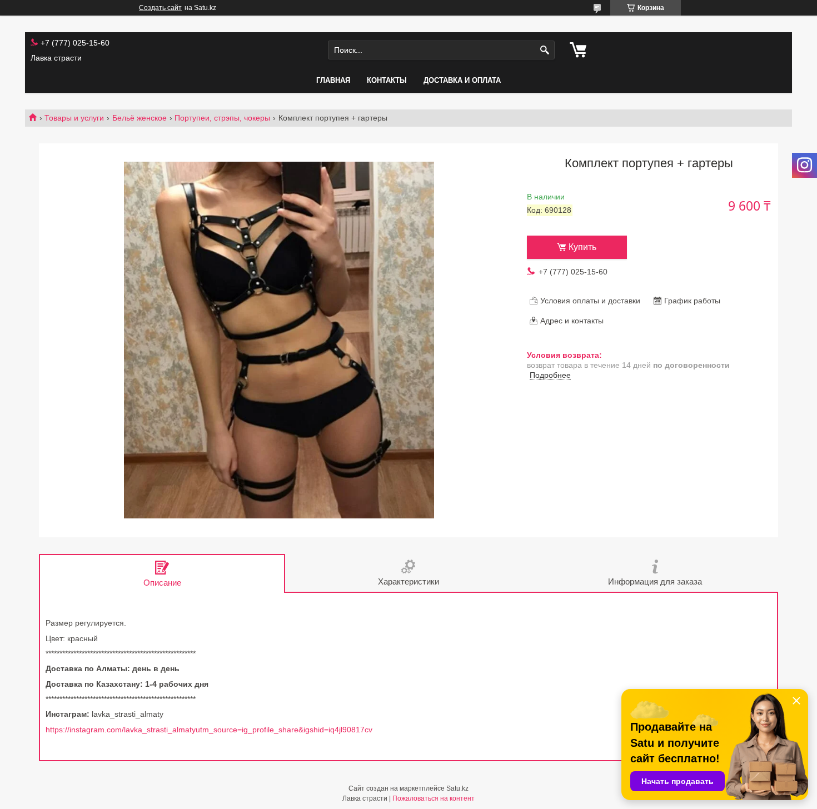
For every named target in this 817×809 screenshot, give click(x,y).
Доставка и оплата (462, 80)
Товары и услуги (74, 117)
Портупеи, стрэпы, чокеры (222, 117)
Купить (582, 247)
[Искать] (545, 50)
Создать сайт (160, 8)
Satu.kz (457, 788)
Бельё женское (139, 117)
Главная (333, 80)
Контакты (387, 80)
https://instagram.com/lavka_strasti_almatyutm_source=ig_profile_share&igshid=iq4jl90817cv (209, 729)
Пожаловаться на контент (433, 798)
